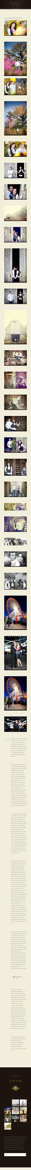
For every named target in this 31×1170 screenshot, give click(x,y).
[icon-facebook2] (11, 1081)
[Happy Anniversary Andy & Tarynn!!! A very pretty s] (7, 1118)
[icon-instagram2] (20, 1081)
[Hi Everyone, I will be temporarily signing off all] (15, 1102)
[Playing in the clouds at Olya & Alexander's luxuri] (15, 1118)
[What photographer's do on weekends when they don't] (15, 1110)
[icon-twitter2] (14, 1081)
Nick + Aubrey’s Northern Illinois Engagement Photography (13, 18)
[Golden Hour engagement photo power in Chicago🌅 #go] (7, 1126)
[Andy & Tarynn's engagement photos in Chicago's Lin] (23, 1110)
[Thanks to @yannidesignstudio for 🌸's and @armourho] (23, 1118)
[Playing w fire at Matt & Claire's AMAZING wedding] (7, 1110)
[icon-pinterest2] (17, 1081)
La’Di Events (13, 750)
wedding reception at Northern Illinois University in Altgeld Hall (17, 1005)
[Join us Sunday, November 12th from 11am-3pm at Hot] (23, 1102)
